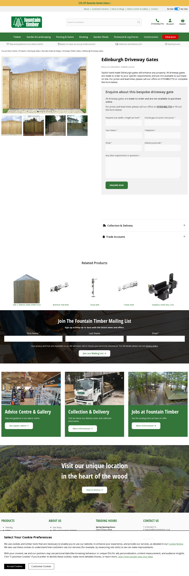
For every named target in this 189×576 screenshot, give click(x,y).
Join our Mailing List (93, 353)
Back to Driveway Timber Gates (117, 67)
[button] (85, 85)
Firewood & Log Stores (126, 36)
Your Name (111, 130)
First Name (33, 333)
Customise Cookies (41, 566)
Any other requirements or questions (123, 155)
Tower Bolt (129, 304)
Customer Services (100, 9)
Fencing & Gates (65, 36)
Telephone (150, 130)
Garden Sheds (100, 36)
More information (82, 428)
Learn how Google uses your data (135, 556)
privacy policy (152, 346)
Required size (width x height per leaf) (123, 117)
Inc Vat (184, 9)
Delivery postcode (153, 143)
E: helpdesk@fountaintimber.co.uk (156, 529)
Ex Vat (170, 9)
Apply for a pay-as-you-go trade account (77, 44)
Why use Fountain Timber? (65, 530)
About (86, 9)
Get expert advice (18, 425)
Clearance (170, 36)
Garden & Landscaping (39, 36)
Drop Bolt (94, 304)
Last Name (94, 333)
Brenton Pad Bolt (61, 304)
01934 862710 (157, 24)
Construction (151, 36)
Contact (154, 9)
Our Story (57, 527)
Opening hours (173, 44)
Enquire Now (117, 185)
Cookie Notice (176, 543)
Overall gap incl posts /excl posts (160, 117)
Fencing (9, 527)
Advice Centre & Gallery (137, 9)
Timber (17, 36)
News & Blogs (118, 9)
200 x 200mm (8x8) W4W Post (27, 304)
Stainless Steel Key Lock (163, 304)
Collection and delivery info (130, 44)
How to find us (93, 490)
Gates (8, 530)
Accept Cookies (14, 566)
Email (109, 143)
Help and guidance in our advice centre (26, 44)
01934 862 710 (164, 106)
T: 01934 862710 (149, 527)
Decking (83, 36)
